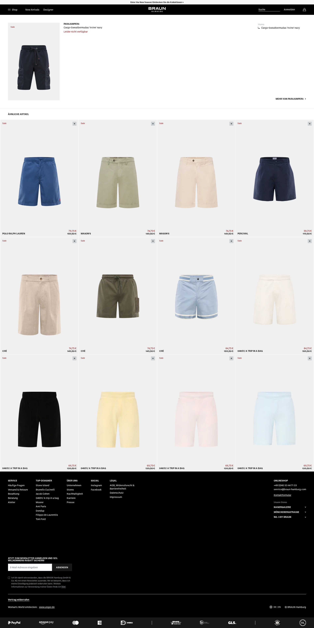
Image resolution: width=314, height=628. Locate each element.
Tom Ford (41, 519)
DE (275, 607)
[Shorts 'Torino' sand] (196, 178)
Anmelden (289, 9)
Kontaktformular (282, 495)
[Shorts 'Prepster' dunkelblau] (39, 178)
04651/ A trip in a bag (250, 351)
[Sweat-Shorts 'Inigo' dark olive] (118, 295)
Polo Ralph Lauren (13, 233)
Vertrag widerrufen (18, 599)
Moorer (40, 502)
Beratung (13, 498)
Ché (4, 351)
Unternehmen (74, 485)
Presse (70, 502)
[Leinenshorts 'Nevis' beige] (39, 295)
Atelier (11, 502)
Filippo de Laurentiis (47, 514)
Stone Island (42, 485)
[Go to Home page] (157, 9)
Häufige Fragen (16, 485)
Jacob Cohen (42, 493)
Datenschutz (116, 492)
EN (279, 607)
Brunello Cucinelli (45, 489)
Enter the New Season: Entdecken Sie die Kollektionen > (157, 2)
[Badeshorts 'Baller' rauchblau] (196, 295)
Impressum (116, 497)
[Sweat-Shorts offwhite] (275, 295)
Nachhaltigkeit (75, 493)
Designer (48, 9)
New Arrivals (32, 9)
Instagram (96, 485)
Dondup (40, 510)
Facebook (96, 489)
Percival (243, 233)
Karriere (71, 498)
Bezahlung (13, 493)
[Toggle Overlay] (74, 124)
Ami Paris (41, 506)
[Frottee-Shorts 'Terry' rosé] (196, 413)
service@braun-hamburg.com (290, 489)
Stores (70, 489)
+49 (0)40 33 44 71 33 (285, 485)
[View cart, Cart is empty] (304, 9)
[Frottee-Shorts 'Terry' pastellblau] (275, 413)
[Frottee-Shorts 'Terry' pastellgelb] (118, 413)
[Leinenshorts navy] (275, 178)
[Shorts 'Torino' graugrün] (118, 178)
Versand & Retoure (18, 489)
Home (261, 24)
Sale (13, 27)
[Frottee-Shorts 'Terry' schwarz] (39, 413)
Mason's (86, 233)
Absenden (62, 567)
